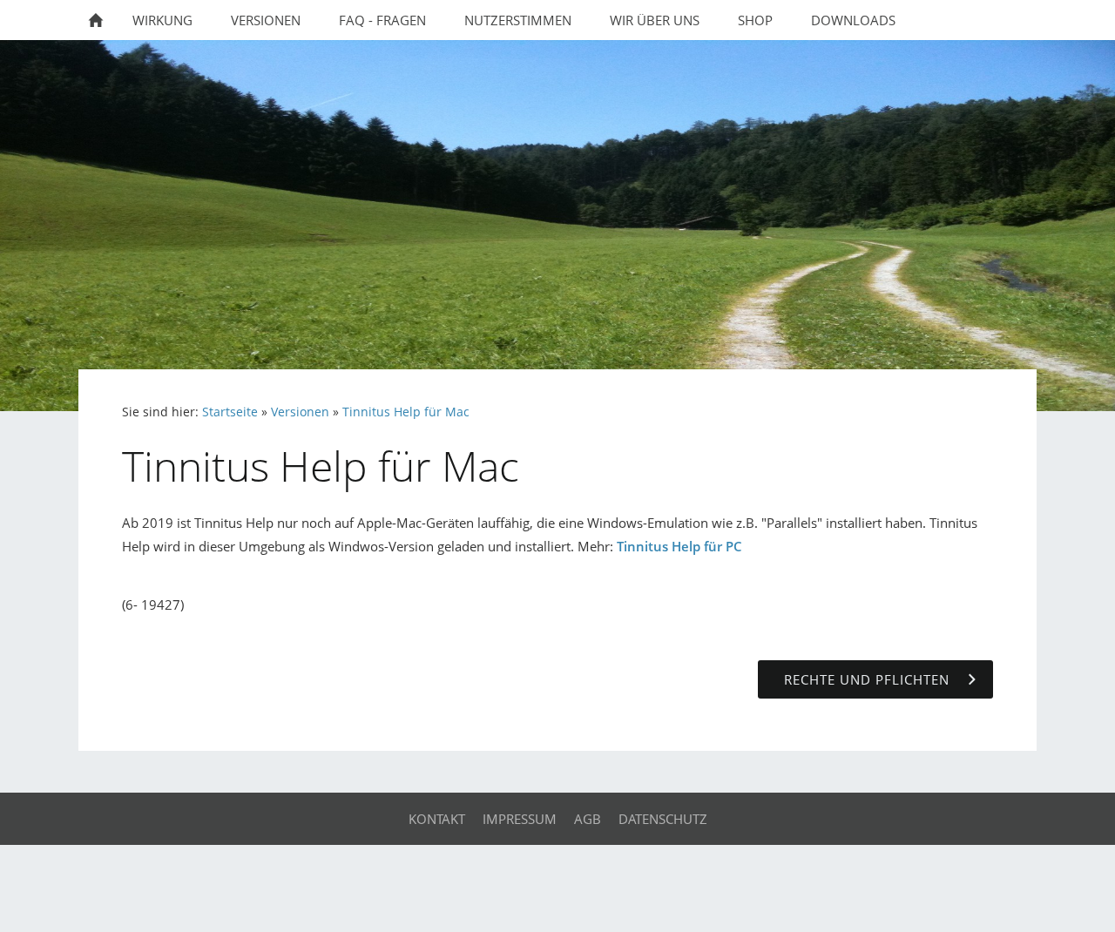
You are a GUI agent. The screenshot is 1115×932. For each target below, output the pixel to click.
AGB (587, 818)
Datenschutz (662, 818)
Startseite (230, 412)
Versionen (300, 412)
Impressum (520, 818)
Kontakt (437, 818)
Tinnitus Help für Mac (406, 412)
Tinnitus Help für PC (679, 546)
